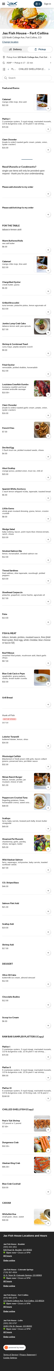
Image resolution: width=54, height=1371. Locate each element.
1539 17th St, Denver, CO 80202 (17, 1326)
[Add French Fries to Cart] (48, 436)
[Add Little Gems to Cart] (48, 519)
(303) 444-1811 (10, 1247)
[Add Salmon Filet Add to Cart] (48, 911)
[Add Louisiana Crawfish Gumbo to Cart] (48, 394)
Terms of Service (10, 1355)
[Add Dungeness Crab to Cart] (48, 1150)
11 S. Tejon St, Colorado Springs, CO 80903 (22, 1275)
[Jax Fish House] (12, 4)
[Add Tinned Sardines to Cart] (48, 581)
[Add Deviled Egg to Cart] (48, 456)
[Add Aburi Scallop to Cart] (48, 477)
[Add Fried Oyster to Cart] (48, 374)
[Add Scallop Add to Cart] (48, 932)
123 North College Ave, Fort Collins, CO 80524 (23, 1300)
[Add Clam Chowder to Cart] (48, 150)
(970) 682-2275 (10, 1298)
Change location (10, 42)
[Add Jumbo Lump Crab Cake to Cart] (48, 332)
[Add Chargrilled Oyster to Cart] (48, 291)
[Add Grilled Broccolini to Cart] (48, 312)
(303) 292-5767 (10, 1323)
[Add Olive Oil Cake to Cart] (48, 984)
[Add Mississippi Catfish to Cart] (48, 766)
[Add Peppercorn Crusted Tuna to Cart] (48, 808)
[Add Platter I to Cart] (48, 129)
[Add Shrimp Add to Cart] (48, 952)
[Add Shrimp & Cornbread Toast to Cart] (48, 353)
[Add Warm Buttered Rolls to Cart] (48, 250)
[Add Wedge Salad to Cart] (48, 539)
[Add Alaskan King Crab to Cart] (48, 1171)
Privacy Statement (28, 1355)
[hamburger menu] (3, 4)
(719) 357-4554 (10, 1272)
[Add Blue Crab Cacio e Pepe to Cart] (48, 684)
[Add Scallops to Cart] (48, 828)
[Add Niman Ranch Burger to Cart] (48, 787)
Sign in (47, 4)
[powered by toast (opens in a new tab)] (15, 1347)
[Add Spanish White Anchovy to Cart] (48, 498)
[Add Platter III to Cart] (48, 1098)
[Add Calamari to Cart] (48, 108)
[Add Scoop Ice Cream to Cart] (48, 1025)
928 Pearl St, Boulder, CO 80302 (17, 1250)
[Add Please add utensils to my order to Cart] (48, 194)
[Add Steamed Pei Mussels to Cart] (48, 849)
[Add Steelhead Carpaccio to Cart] (48, 601)
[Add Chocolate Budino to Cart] (48, 1005)
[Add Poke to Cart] (48, 622)
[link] (32, 69)
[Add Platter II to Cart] (48, 1077)
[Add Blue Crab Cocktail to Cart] (48, 1192)
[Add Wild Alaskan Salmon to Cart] (48, 870)
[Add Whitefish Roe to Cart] (48, 1223)
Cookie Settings (10, 1358)
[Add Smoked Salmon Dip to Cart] (48, 560)
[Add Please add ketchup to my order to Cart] (48, 214)
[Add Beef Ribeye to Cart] (48, 663)
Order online (9, 1260)
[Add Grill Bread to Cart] (48, 704)
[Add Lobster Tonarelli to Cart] (48, 746)
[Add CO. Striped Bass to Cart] (48, 890)
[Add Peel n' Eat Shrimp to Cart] (48, 1130)
